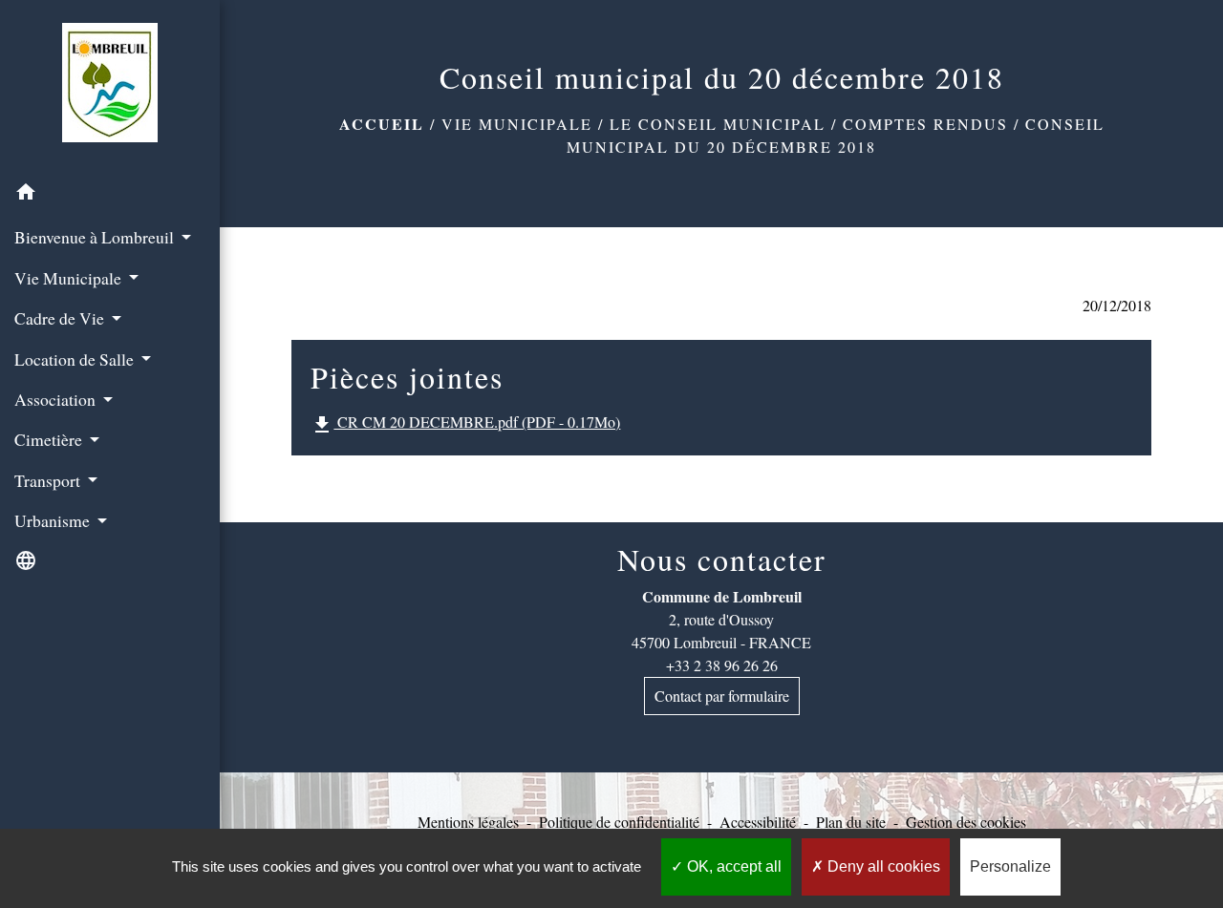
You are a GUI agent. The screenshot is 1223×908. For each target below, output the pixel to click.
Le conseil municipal (718, 124)
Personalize (1010, 866)
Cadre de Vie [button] (61, 317)
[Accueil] (110, 86)
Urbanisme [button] (54, 520)
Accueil (381, 124)
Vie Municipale (516, 124)
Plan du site (851, 822)
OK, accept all (732, 866)
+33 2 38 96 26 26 (722, 665)
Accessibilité (757, 822)
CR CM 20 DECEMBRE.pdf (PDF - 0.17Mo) (465, 423)
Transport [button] (49, 480)
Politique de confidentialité (619, 822)
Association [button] (56, 399)
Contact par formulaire (721, 696)
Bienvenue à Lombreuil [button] (96, 236)
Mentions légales (468, 822)
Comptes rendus (925, 124)
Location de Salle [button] (76, 359)
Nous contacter (721, 559)
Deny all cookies (882, 866)
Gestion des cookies (966, 822)
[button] (109, 195)
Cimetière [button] (50, 439)
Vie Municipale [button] (69, 277)
